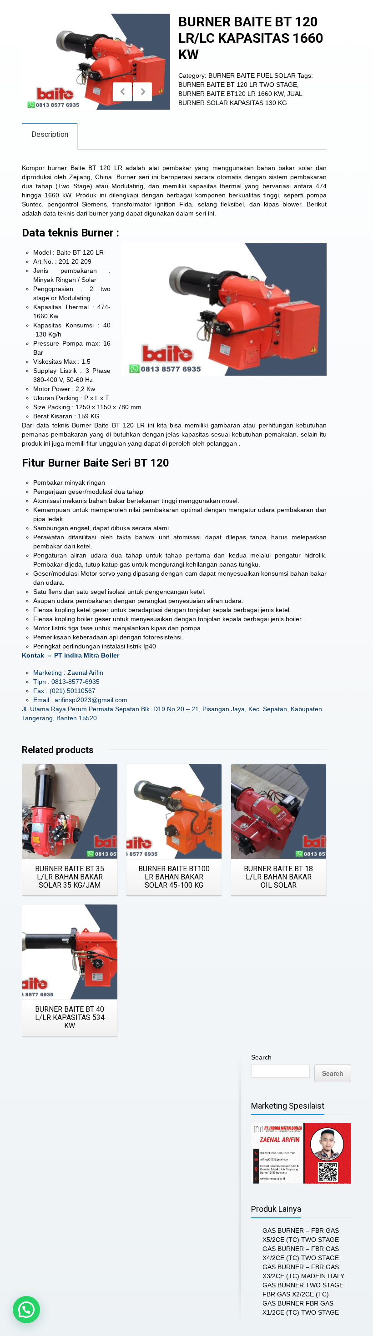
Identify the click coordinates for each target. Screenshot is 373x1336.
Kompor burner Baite (53, 167)
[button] (26, 1309)
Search (261, 1057)
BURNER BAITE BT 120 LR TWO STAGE (237, 84)
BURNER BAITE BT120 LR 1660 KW (230, 93)
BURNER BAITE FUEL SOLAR (252, 75)
